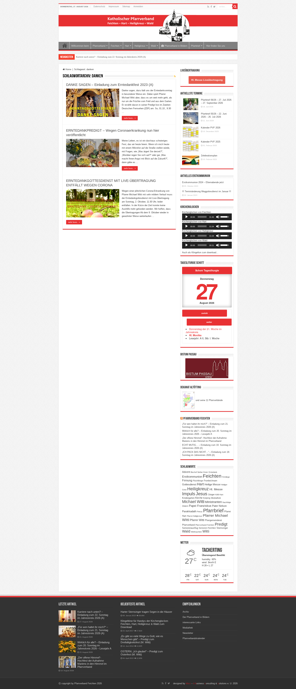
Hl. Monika (195, 335)
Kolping (206, 498)
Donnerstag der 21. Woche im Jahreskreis (204, 330)
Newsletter (188, 633)
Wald (153, 46)
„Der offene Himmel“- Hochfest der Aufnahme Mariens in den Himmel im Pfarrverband (92, 662)
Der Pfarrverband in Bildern (196, 617)
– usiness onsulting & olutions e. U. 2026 (212, 683)
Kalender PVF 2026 (210, 127)
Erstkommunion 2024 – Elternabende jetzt (203, 182)
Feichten (115, 46)
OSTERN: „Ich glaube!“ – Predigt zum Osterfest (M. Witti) (142, 653)
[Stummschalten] (217, 217)
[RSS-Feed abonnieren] (175, 76)
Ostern (185, 506)
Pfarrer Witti (197, 520)
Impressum (114, 6)
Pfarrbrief (195, 46)
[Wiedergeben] (186, 217)
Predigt (221, 524)
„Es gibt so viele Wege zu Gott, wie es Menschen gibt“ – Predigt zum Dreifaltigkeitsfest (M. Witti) (142, 639)
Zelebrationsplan (209, 155)
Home (64, 45)
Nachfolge (227, 502)
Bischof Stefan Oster (199, 472)
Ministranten (213, 502)
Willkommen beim (80, 46)
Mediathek (216, 498)
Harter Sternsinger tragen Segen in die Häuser (146, 611)
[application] (207, 216)
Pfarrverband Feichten (196, 418)
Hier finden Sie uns (215, 46)
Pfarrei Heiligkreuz (194, 516)
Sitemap (126, 6)
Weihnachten (196, 532)
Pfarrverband (99, 46)
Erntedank (213, 472)
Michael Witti (193, 501)
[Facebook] (211, 7)
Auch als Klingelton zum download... (200, 252)
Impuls (188, 493)
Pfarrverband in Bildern (176, 46)
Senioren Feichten (207, 528)
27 (206, 290)
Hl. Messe (216, 489)
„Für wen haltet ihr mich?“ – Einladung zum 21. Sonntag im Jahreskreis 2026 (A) (92, 630)
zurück (204, 313)
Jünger (211, 494)
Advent (186, 472)
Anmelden (138, 6)
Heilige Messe (212, 484)
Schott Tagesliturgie (207, 270)
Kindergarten (188, 498)
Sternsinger (222, 528)
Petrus (199, 512)
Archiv (186, 611)
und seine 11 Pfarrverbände (209, 400)
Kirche (198, 497)
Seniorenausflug (190, 528)
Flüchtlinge (198, 481)
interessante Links (192, 622)
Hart (127, 46)
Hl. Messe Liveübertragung (207, 80)
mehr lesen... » (130, 118)
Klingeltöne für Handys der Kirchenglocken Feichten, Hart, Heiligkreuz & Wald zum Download (144, 623)
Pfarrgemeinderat (213, 520)
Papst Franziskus (200, 505)
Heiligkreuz (139, 46)
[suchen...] (235, 6)
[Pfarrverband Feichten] (148, 25)
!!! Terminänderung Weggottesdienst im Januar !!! (206, 191)
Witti (205, 531)
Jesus (201, 493)
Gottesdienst (189, 484)
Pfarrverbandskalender (194, 638)
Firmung (187, 480)
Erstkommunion (192, 476)
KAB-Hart (219, 495)
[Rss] (208, 7)
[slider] (202, 217)
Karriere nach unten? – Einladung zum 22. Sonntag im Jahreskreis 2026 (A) (111, 57)
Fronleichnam (210, 481)
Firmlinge (226, 477)
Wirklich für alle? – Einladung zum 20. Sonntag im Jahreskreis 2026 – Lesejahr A (94, 645)
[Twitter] (214, 7)
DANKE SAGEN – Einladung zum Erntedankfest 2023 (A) (109, 85)
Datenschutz (99, 6)
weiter (209, 322)
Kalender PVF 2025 (210, 141)
